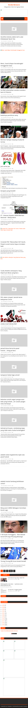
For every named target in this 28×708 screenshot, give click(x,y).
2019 (3, 617)
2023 (3, 609)
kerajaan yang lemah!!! (8, 191)
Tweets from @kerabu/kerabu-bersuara (9, 630)
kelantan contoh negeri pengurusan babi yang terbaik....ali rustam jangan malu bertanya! (13, 402)
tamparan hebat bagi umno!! (10, 375)
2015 (3, 624)
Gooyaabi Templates (23, 706)
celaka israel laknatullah (9, 324)
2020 (3, 615)
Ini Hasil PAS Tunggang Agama (15, 589)
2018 (3, 619)
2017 (3, 621)
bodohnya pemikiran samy (9, 115)
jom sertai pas (5, 166)
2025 (3, 605)
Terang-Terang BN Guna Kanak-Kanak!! (13, 561)
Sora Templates (8, 706)
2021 (3, 613)
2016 (3, 622)
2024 (3, 607)
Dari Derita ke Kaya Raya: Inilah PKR (16, 577)
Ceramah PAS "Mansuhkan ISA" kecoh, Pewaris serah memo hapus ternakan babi (13, 244)
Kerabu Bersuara (14, 5)
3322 (11, 571)
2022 (3, 611)
